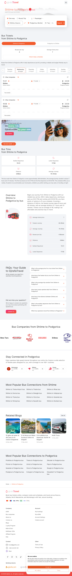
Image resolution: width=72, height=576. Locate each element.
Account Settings (40, 517)
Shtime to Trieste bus (33, 389)
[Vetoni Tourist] (67, 337)
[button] (48, 269)
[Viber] (7, 551)
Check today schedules (36, 57)
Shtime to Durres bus (13, 393)
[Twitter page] (16, 557)
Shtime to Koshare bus (54, 401)
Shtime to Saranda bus (54, 397)
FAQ (7, 537)
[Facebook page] (7, 557)
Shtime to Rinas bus (53, 389)
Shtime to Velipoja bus (54, 393)
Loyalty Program (10, 525)
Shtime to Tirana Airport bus (15, 389)
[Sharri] (42, 338)
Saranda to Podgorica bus (14, 468)
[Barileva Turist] (29, 338)
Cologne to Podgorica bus (35, 472)
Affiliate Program (10, 534)
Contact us (11, 311)
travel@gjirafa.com (14, 545)
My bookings (38, 511)
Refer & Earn (9, 528)
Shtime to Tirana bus (13, 397)
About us (8, 517)
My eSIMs (38, 514)
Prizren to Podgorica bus (14, 464)
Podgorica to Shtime (53, 43)
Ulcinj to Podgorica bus (34, 464)
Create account (39, 520)
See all (63, 415)
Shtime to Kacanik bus (33, 401)
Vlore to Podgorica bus (34, 468)
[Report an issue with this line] (67, 77)
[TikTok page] (21, 557)
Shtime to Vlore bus (33, 397)
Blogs (7, 523)
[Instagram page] (12, 557)
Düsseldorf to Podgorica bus (55, 473)
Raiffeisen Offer (10, 531)
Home (7, 484)
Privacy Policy (39, 547)
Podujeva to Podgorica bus (15, 472)
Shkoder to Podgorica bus (55, 460)
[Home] (11, 2)
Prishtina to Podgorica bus (14, 460)
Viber (10, 551)
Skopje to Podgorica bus (55, 468)
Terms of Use (39, 544)
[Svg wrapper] (11, 567)
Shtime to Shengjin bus (34, 393)
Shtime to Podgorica (19, 43)
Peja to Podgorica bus (54, 464)
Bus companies (10, 514)
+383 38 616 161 (14, 548)
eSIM (7, 511)
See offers (9, 133)
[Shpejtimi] (17, 337)
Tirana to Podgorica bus (34, 460)
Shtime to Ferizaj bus (13, 401)
